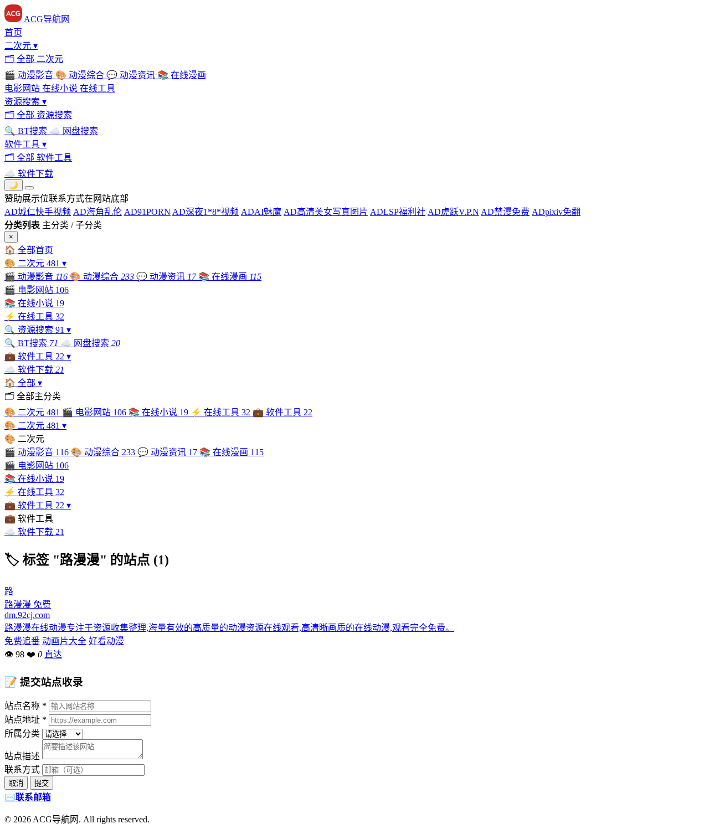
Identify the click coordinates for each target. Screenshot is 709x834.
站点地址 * (25, 719)
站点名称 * (25, 706)
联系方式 (22, 769)
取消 (16, 783)
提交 (41, 783)
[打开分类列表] (29, 187)
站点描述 (22, 756)
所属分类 (22, 733)
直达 (53, 654)
